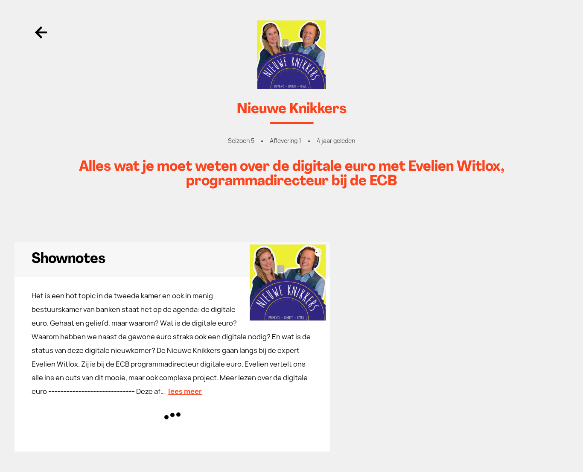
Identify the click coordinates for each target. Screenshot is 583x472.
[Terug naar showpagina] (291, 54)
